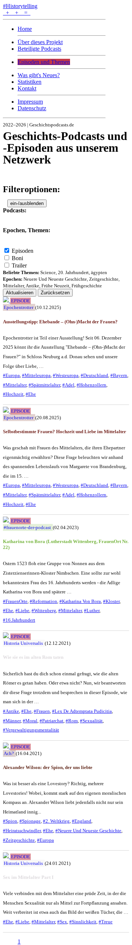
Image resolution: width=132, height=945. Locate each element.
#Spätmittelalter (44, 385)
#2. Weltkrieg (56, 821)
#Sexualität (91, 720)
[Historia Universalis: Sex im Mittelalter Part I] (6, 856)
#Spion (10, 821)
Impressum (30, 101)
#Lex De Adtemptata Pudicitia (82, 711)
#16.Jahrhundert (19, 620)
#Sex (62, 921)
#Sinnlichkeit (82, 921)
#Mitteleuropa (36, 375)
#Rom (72, 720)
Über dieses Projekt (40, 42)
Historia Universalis (23, 643)
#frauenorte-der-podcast (27, 527)
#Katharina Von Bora (80, 601)
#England (81, 821)
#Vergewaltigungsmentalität (31, 730)
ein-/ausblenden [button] (27, 203)
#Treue (106, 921)
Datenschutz (32, 108)
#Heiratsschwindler (22, 830)
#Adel (68, 385)
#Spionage (30, 821)
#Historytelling (20, 6)
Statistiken (29, 82)
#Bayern (118, 375)
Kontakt (27, 88)
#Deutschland (94, 375)
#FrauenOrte (15, 601)
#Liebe (22, 610)
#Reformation (43, 601)
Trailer (19, 265)
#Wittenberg (44, 610)
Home (25, 29)
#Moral (30, 720)
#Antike (11, 711)
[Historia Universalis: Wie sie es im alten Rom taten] (6, 636)
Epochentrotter (18, 307)
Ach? (9, 753)
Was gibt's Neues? (39, 75)
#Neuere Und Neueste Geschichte (88, 830)
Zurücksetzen (55, 292)
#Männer (12, 720)
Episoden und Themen (44, 62)
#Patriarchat (51, 720)
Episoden (22, 251)
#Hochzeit (13, 394)
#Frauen (42, 711)
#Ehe (31, 394)
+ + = (16, 13)
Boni (17, 258)
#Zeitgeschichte (19, 840)
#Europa (11, 375)
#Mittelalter (14, 385)
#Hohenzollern (91, 385)
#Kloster (111, 601)
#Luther (91, 610)
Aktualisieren (19, 292)
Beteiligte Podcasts (39, 49)
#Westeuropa (65, 375)
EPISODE (20, 300)
